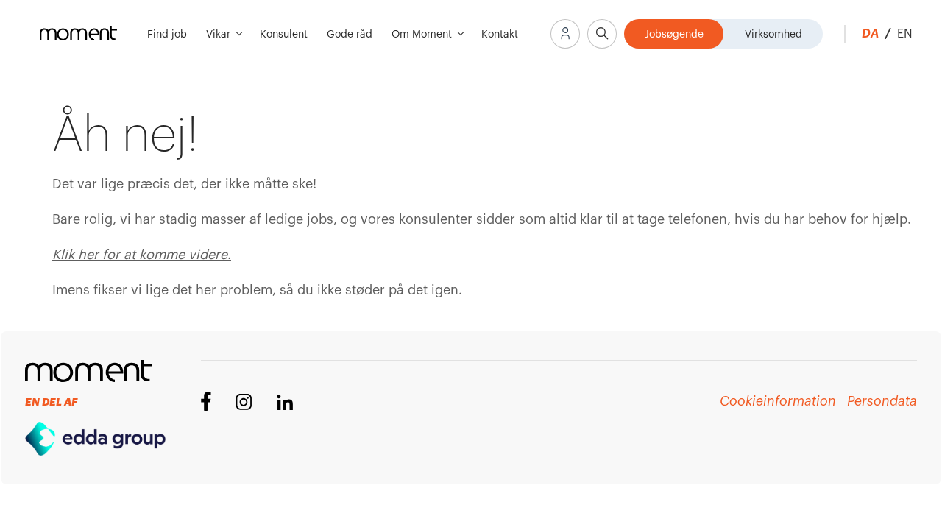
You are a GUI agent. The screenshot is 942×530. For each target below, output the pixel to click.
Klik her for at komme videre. (141, 254)
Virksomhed (773, 34)
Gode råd (349, 34)
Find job (167, 34)
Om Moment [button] (423, 34)
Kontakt (499, 34)
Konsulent (284, 34)
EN (905, 34)
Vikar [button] (219, 34)
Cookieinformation (778, 401)
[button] (565, 34)
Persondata (881, 401)
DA (876, 34)
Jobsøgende (674, 34)
